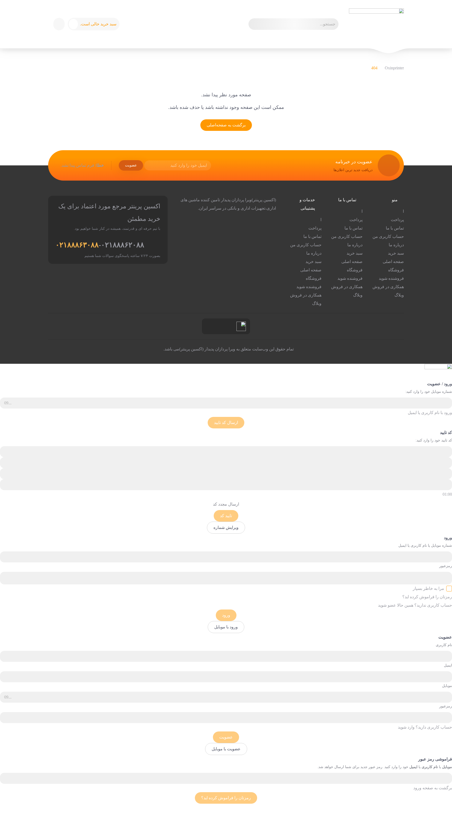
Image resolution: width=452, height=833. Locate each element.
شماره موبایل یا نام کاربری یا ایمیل (425, 545)
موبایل (447, 686)
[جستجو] (255, 24)
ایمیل (448, 665)
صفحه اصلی (393, 261)
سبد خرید (396, 253)
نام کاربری (444, 645)
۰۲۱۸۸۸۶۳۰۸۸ (77, 245)
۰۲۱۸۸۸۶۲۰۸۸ (122, 245)
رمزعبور (445, 566)
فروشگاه (396, 270)
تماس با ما (395, 228)
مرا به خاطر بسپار (428, 588)
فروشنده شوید (391, 278)
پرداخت (397, 219)
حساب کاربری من (388, 236)
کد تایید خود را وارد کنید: (433, 440)
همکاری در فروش (388, 286)
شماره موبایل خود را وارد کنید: (428, 392)
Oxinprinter (394, 68)
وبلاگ (399, 295)
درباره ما (396, 245)
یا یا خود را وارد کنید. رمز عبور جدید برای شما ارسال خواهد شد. (384, 767)
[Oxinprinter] (376, 24)
